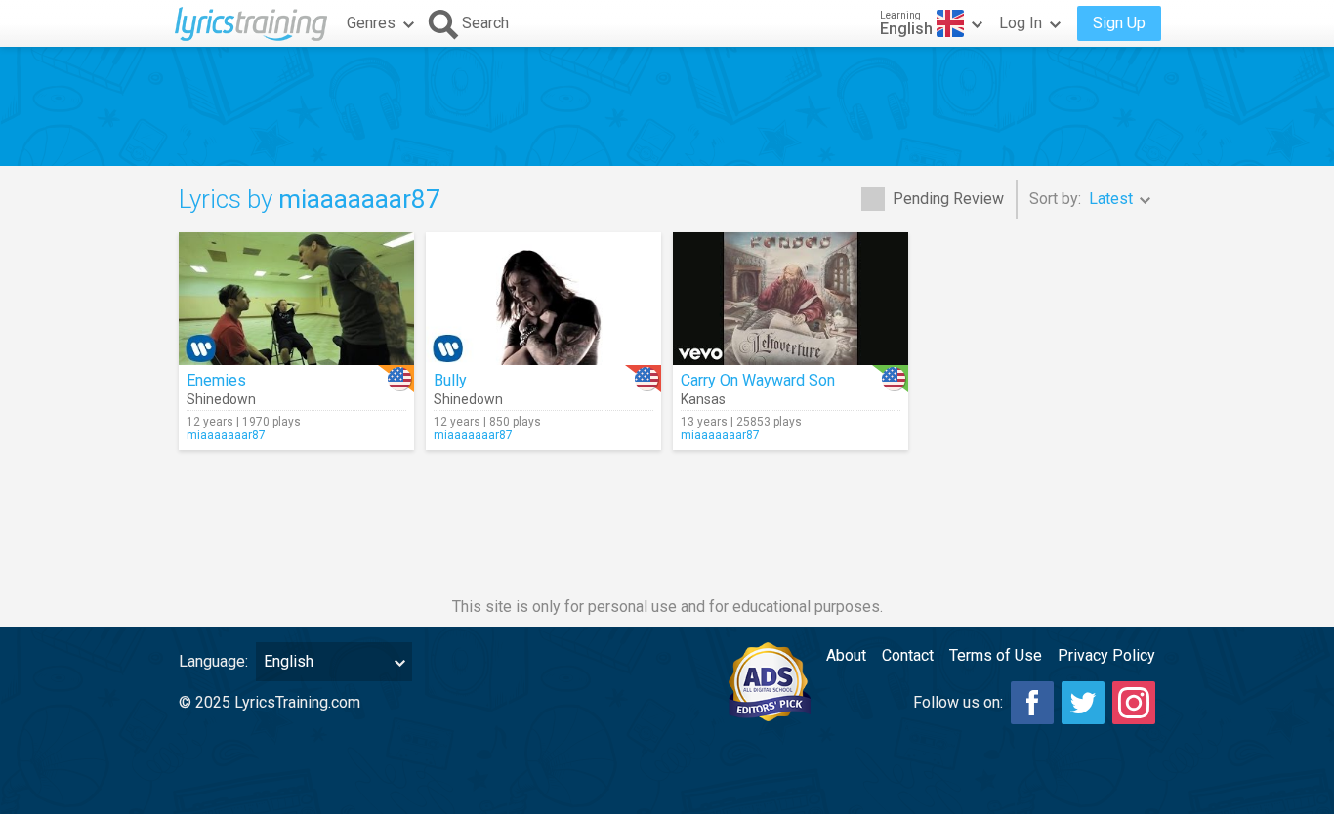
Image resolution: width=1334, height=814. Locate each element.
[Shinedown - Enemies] (296, 298)
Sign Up (1119, 23)
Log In (1020, 23)
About (846, 655)
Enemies (216, 380)
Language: (213, 661)
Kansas (703, 399)
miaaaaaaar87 (226, 435)
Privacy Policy (1106, 655)
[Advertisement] (667, 106)
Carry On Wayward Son (758, 380)
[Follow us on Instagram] (1133, 702)
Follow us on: (958, 702)
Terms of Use (995, 655)
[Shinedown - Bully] (543, 298)
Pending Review (948, 198)
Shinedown (221, 399)
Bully (450, 380)
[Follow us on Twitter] (1083, 702)
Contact (908, 655)
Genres (371, 23)
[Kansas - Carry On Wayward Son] (790, 298)
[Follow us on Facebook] (1032, 702)
